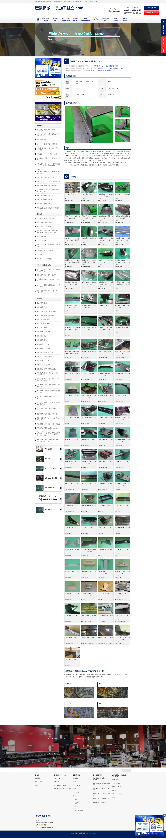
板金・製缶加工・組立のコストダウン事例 (101, 778)
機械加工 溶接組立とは (44, 319)
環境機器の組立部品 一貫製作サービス (48, 159)
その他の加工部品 (78, 810)
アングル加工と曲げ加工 (44, 332)
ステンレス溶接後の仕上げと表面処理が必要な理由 (48, 403)
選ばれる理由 (52, 738)
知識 (37, 775)
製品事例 (52, 753)
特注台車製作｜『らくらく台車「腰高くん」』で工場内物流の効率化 (48, 164)
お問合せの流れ (116, 783)
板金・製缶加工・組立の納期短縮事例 (101, 783)
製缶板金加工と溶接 (43, 360)
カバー (75, 799)
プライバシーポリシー (117, 794)
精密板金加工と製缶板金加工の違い (47, 414)
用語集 (36, 785)
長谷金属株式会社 (80, 833)
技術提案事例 (98, 775)
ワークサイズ (76, 785)
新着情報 (111, 753)
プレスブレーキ (41, 240)
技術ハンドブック (116, 786)
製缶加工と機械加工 (43, 327)
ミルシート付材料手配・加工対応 (47, 144)
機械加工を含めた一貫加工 (45, 222)
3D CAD (39, 255)
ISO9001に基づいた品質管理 (45, 218)
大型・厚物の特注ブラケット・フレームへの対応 (48, 291)
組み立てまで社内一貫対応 (45, 226)
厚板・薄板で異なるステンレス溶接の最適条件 (48, 419)
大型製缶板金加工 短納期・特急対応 (48, 208)
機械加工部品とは (42, 307)
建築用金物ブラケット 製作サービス (48, 185)
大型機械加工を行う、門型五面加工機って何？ (48, 391)
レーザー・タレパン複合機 (45, 250)
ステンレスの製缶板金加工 (45, 356)
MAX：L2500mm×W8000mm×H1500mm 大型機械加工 (49, 171)
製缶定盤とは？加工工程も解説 (46, 369)
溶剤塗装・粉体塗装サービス (45, 177)
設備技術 (111, 738)
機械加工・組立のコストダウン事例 (101, 794)
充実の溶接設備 (41, 236)
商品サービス (81, 738)
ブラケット (74, 177)
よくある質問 (38, 781)
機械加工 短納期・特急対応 (45, 195)
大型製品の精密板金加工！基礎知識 (47, 428)
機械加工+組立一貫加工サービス (62, 788)
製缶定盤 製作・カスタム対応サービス (48, 181)
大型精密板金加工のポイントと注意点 (48, 424)
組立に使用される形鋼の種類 (45, 315)
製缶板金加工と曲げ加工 (44, 348)
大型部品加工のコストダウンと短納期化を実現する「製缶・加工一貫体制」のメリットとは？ (48, 433)
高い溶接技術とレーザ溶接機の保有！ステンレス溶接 (48, 190)
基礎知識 (37, 778)
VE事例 (81, 753)
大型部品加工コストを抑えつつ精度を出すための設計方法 (48, 440)
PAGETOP (127, 771)
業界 (74, 781)
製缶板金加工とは (42, 340)
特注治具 (75, 803)
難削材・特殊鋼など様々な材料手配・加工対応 (48, 149)
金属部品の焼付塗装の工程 (45, 365)
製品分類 (75, 778)
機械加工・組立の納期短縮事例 (101, 798)
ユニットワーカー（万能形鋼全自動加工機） (48, 245)
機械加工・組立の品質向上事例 (101, 802)
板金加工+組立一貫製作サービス (62, 785)
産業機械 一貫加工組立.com (59, 8)
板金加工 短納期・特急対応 (45, 204)
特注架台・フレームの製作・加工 (47, 154)
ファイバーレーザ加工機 (44, 259)
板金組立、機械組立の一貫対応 (46, 130)
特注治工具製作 (41, 140)
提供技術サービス (61, 775)
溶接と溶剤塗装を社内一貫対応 (46, 275)
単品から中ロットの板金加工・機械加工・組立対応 (48, 270)
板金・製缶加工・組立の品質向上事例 (101, 789)
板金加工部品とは (42, 303)
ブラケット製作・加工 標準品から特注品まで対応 (48, 134)
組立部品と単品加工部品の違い (46, 311)
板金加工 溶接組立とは (44, 323)
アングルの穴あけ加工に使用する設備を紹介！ (48, 385)
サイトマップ (115, 797)
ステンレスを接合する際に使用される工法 (48, 409)
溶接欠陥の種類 (41, 336)
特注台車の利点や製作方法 (45, 352)
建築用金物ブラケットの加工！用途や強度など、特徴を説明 (48, 379)
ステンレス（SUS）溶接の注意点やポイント (48, 397)
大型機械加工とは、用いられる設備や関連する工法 (48, 373)
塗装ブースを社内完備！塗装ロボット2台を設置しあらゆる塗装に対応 (48, 231)
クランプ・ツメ (77, 806)
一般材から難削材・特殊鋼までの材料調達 (48, 280)
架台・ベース (76, 796)
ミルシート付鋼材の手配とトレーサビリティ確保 (48, 285)
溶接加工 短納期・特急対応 (45, 199)
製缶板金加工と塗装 (43, 344)
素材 (74, 788)
